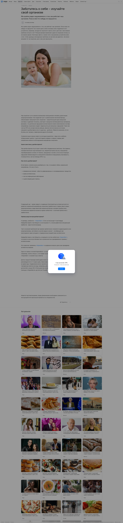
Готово (61, 268)
